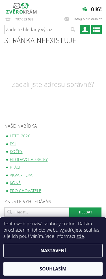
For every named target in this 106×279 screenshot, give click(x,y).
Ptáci (15, 167)
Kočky (16, 151)
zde (80, 236)
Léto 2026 (20, 136)
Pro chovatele (25, 190)
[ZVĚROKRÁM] (21, 7)
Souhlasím (53, 269)
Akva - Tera (21, 175)
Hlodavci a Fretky (28, 159)
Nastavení (53, 250)
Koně (15, 182)
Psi (13, 143)
